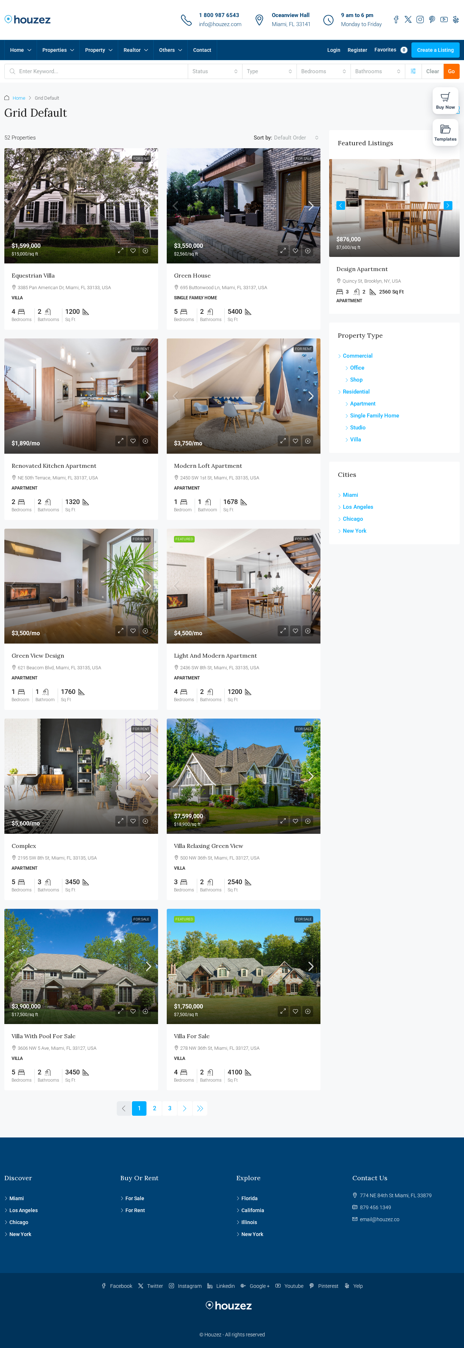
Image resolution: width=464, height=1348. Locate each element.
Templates (445, 139)
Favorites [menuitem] (389, 50)
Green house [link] (192, 275)
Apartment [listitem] (363, 403)
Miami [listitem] (350, 495)
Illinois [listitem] (249, 1222)
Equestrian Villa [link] (33, 275)
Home (17, 50)
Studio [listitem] (358, 427)
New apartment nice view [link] (395, 268)
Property (95, 50)
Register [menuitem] (357, 50)
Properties (54, 50)
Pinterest (328, 1286)
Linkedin (225, 1286)
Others (167, 50)
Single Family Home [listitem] (374, 415)
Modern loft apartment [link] (208, 465)
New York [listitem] (354, 531)
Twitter (154, 1286)
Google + (259, 1286)
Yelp (357, 1286)
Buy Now (445, 107)
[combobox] (215, 71)
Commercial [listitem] (358, 356)
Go (451, 71)
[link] (81, 205)
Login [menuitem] (333, 50)
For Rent (141, 349)
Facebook (120, 1286)
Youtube (293, 1286)
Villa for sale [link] (192, 1036)
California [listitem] (252, 1210)
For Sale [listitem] (134, 1198)
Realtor (132, 50)
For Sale (141, 159)
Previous (340, 205)
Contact (202, 50)
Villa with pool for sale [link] (43, 1036)
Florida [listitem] (249, 1198)
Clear (432, 71)
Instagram (189, 1286)
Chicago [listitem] (353, 519)
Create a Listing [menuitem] (435, 50)
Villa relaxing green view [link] (208, 845)
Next (448, 205)
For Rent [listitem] (135, 1210)
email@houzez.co (379, 1219)
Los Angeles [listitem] (358, 507)
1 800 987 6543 (219, 15)
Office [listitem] (357, 368)
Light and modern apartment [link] (215, 655)
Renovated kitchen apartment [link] (54, 465)
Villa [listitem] (355, 439)
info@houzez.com (220, 24)
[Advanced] (413, 71)
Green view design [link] (38, 655)
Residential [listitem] (356, 391)
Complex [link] (24, 845)
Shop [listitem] (356, 379)
